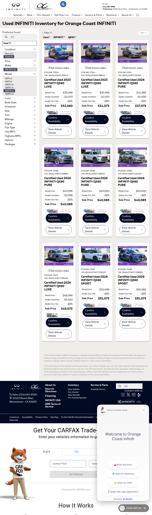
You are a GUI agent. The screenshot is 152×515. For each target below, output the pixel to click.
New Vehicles (74, 389)
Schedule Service (98, 389)
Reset (6, 43)
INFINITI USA (53, 400)
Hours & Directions (50, 390)
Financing (50, 396)
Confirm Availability (54, 119)
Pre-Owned (73, 392)
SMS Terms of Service (53, 405)
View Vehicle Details (55, 131)
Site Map (54, 417)
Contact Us (15, 417)
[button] (63, 4)
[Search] (6, 37)
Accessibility (27, 417)
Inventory (73, 385)
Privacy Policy (41, 417)
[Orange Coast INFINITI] (29, 6)
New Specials (74, 395)
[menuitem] (20, 53)
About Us (50, 385)
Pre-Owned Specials (77, 398)
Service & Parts (99, 385)
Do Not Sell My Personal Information (77, 417)
